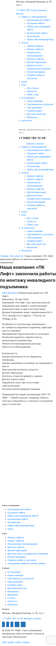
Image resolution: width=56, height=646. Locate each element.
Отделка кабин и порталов (21, 560)
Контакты (26, 120)
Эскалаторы (33, 36)
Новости (31, 91)
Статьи (11, 598)
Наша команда (35, 101)
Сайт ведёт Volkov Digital (15, 642)
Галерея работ (34, 110)
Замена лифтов (35, 46)
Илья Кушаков (9, 292)
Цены (24, 81)
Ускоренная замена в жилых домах (26, 563)
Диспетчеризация (36, 62)
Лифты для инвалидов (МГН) (22, 515)
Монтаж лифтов (35, 59)
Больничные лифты (37, 33)
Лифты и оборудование (34, 16)
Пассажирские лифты (38, 20)
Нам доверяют (35, 107)
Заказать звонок (35, 143)
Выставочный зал (36, 114)
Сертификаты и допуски (40, 104)
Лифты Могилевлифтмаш (40, 39)
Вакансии (32, 117)
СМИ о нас (32, 94)
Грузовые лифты (36, 23)
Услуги (25, 42)
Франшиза (12, 591)
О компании (27, 97)
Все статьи (33, 88)
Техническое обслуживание (22, 544)
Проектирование (36, 72)
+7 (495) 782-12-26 (26, 10)
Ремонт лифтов (35, 49)
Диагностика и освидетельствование (27, 553)
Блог (24, 84)
